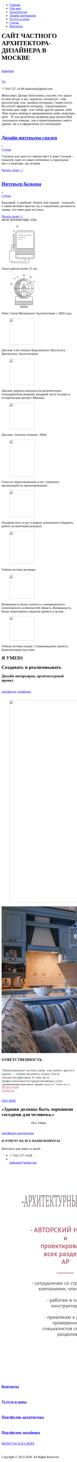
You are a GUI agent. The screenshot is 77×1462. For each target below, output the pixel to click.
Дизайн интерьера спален (29, 137)
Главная (14, 5)
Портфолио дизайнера (21, 1432)
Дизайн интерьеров (22, 15)
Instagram (8, 71)
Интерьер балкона (21, 183)
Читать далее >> (12, 170)
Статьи (14, 22)
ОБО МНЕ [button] (9, 1100)
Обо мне (15, 8)
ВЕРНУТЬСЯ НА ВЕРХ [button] (18, 1443)
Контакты (16, 26)
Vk (4, 81)
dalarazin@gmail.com (23, 1162)
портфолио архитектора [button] (18, 1133)
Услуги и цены (19, 19)
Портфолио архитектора (23, 1417)
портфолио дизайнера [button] (16, 691)
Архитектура (18, 12)
